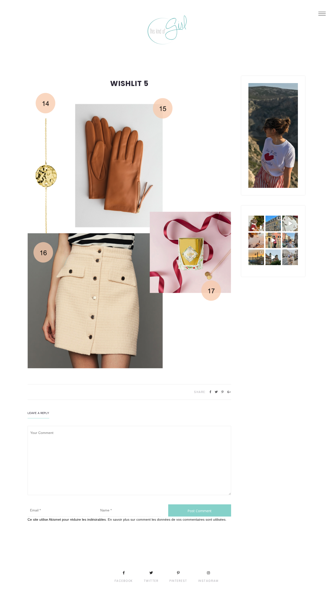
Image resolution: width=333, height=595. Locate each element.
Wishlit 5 (129, 83)
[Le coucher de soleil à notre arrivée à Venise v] (256, 257)
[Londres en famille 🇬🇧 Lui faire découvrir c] (290, 257)
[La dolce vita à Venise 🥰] (290, 240)
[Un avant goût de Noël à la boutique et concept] (290, 223)
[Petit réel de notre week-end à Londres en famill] (273, 257)
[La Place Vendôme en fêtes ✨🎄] (273, 223)
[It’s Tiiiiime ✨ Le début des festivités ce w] (256, 223)
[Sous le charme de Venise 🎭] (273, 240)
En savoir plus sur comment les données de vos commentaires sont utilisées (166, 519)
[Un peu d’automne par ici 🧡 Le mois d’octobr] (256, 240)
